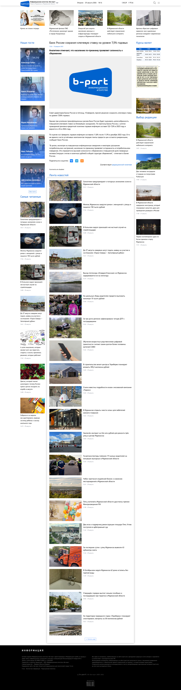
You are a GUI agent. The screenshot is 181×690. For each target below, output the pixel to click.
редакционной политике (122, 165)
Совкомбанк (140, 57)
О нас (23, 669)
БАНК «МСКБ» (140, 51)
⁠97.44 (130, 3)
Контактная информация (33, 669)
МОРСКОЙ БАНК (139, 54)
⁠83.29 (124, 3)
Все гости (33, 192)
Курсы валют (144, 43)
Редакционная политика (48, 669)
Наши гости (27, 43)
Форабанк (139, 60)
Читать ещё (91, 639)
